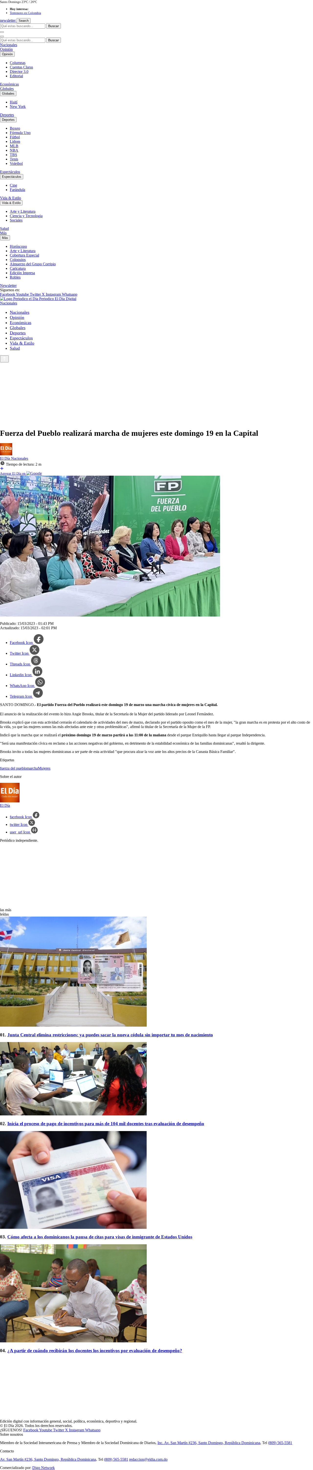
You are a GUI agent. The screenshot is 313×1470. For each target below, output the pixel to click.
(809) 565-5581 (280, 1443)
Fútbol (15, 137)
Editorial (16, 76)
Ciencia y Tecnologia (26, 216)
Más (3, 233)
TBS (13, 155)
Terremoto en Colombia (25, 13)
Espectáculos (10, 172)
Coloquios (18, 260)
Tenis (14, 159)
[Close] (2, 36)
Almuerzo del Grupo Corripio (33, 264)
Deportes (7, 115)
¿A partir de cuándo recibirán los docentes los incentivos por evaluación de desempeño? (94, 1350)
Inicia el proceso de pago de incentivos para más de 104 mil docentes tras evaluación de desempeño (105, 1123)
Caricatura (18, 268)
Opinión (6, 49)
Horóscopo (18, 246)
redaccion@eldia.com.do (148, 1459)
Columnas (17, 63)
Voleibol (16, 163)
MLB (14, 146)
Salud (4, 228)
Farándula (17, 190)
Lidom (15, 141)
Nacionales (8, 45)
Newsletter (8, 285)
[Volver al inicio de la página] (4, 358)
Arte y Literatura (22, 211)
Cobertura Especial (24, 255)
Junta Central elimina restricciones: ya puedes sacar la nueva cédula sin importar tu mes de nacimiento (110, 1034)
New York (18, 106)
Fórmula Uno (20, 133)
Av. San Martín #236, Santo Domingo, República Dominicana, (48, 1459)
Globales (7, 89)
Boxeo (15, 128)
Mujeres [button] (44, 768)
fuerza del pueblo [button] (13, 768)
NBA (14, 150)
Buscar (53, 26)
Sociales (16, 220)
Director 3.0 (19, 71)
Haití (13, 102)
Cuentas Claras (21, 67)
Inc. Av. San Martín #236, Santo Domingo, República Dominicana (208, 1443)
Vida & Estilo (10, 198)
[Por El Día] (6, 454)
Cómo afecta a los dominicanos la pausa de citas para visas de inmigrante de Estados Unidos (99, 1236)
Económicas (9, 84)
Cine (13, 185)
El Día (5, 458)
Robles (15, 277)
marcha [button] (32, 768)
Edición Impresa (22, 273)
